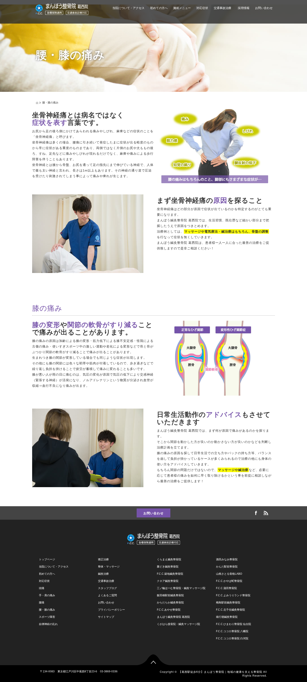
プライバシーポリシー (111, 609)
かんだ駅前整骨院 (227, 566)
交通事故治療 (222, 8)
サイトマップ (106, 616)
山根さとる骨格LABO (229, 573)
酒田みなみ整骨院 (227, 559)
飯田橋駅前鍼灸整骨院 (170, 595)
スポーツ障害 (47, 616)
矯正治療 (103, 559)
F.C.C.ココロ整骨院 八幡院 (232, 631)
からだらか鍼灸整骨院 (170, 602)
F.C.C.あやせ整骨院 (168, 609)
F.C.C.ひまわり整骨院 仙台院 (233, 624)
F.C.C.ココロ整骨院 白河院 (232, 638)
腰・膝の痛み (47, 609)
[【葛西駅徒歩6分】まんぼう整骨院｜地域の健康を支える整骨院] (62, 8)
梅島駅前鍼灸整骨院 (228, 602)
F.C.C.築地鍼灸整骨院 (170, 573)
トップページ (47, 559)
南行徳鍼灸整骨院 (227, 616)
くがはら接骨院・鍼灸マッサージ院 (178, 624)
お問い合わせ (264, 8)
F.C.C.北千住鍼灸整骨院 (230, 609)
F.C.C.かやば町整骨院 (229, 581)
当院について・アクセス (128, 8)
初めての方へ (159, 8)
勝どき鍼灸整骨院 (167, 566)
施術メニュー (182, 8)
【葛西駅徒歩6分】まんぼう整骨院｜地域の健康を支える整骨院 (220, 671)
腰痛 (41, 602)
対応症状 (202, 8)
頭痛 (41, 588)
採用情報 (243, 8)
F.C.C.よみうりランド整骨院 (233, 595)
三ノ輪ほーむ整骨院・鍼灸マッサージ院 (181, 588)
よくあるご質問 (160, 28)
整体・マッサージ (109, 566)
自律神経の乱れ (48, 624)
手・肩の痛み (47, 595)
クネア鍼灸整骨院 (167, 581)
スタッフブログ (107, 588)
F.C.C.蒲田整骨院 (226, 588)
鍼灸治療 (103, 573)
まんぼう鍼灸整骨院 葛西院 (173, 616)
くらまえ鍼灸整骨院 (169, 559)
